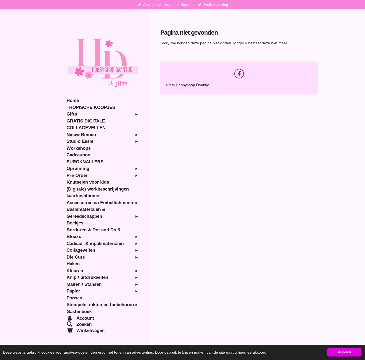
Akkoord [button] (344, 352)
